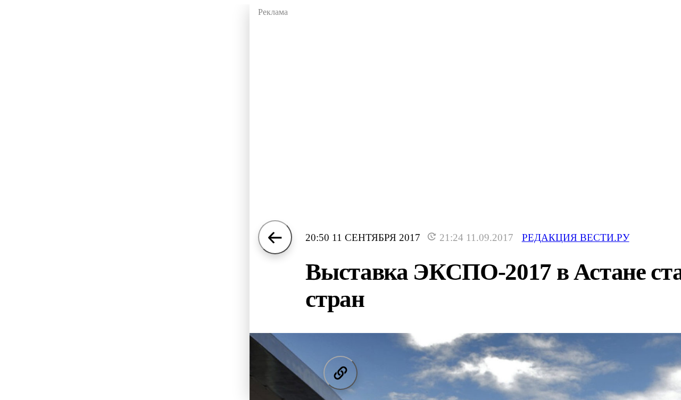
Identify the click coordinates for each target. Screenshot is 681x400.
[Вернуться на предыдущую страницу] (275, 237)
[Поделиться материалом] (340, 373)
